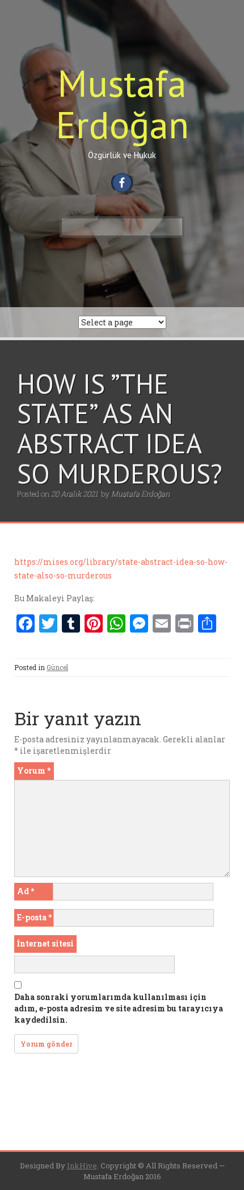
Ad (25, 891)
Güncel (57, 667)
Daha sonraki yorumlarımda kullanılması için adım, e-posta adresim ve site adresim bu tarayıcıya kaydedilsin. (118, 1008)
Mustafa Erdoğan (122, 103)
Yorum (34, 770)
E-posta (34, 917)
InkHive (82, 1165)
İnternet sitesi (45, 943)
